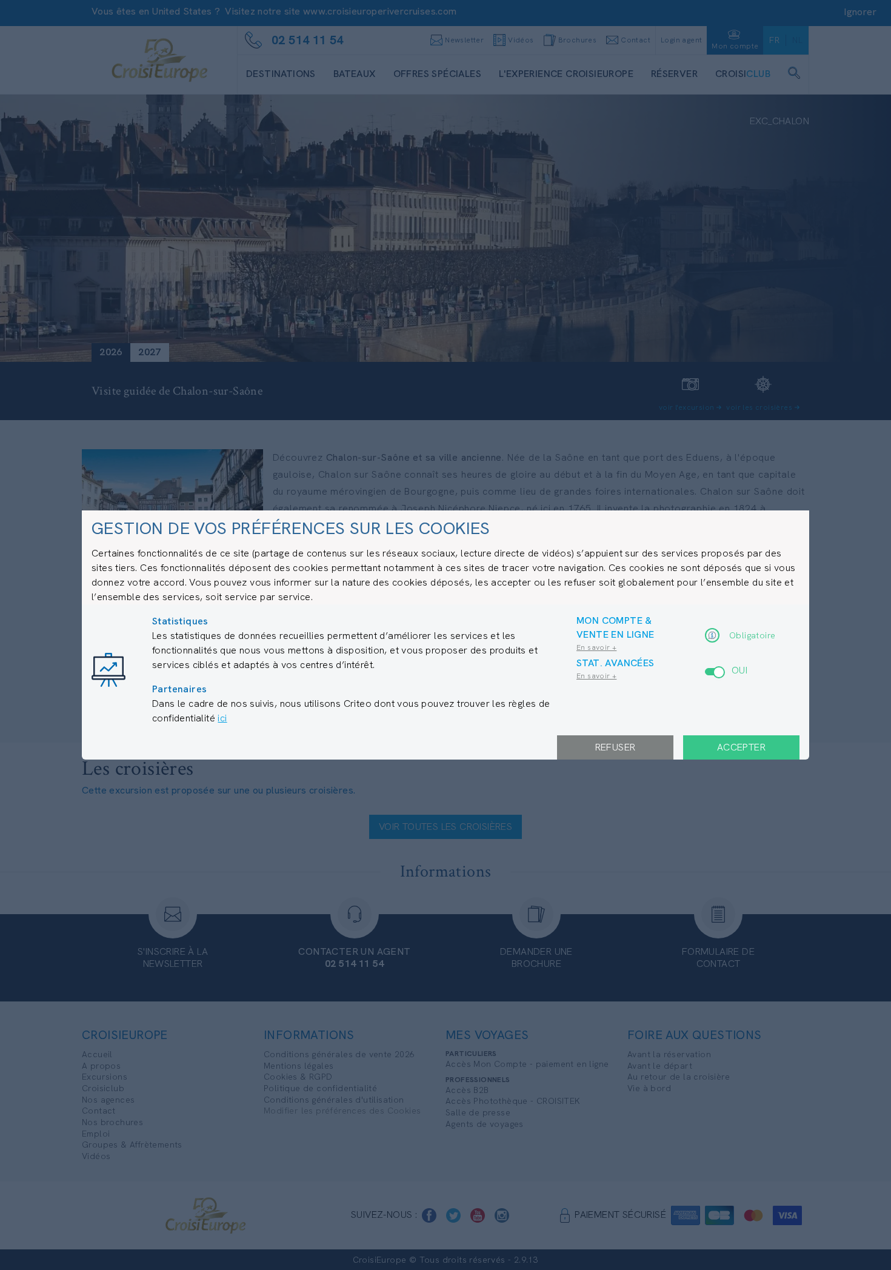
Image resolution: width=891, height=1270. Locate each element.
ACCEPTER (741, 747)
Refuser (615, 747)
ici (222, 718)
